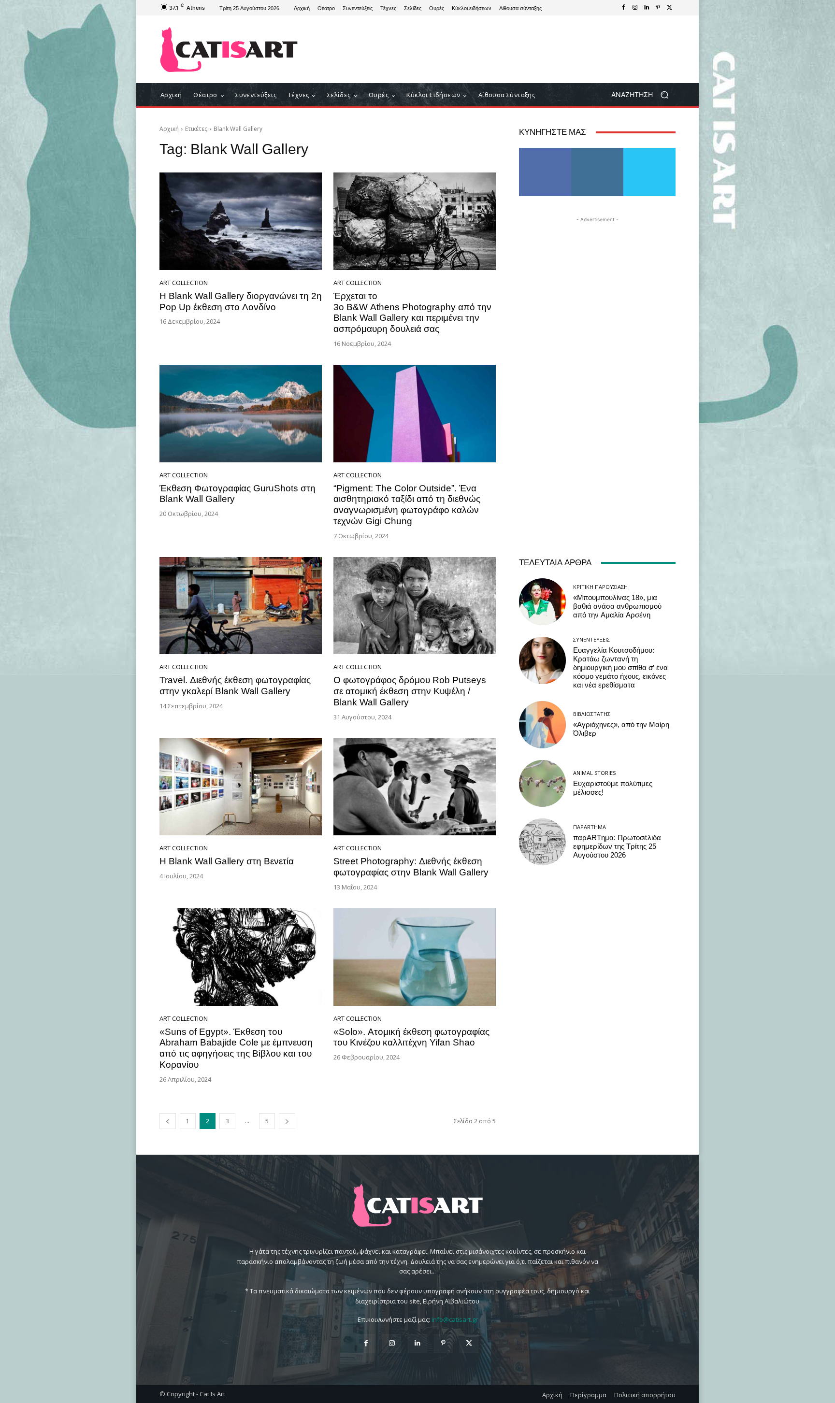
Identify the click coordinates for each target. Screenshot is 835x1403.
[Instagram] (635, 8)
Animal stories (594, 772)
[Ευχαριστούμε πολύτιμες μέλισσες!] (542, 783)
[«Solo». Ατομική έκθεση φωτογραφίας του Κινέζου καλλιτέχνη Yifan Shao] (414, 957)
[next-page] (287, 1121)
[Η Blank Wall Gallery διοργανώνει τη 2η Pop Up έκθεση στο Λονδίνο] (240, 221)
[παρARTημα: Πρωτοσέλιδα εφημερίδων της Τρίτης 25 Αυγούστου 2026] (542, 841)
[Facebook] (623, 8)
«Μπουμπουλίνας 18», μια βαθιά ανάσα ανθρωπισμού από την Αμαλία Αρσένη (617, 606)
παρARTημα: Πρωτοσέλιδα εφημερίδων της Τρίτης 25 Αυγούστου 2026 (617, 846)
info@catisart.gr (455, 1319)
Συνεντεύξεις (591, 639)
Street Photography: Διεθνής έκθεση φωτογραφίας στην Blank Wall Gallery (411, 867)
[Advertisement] (497, 49)
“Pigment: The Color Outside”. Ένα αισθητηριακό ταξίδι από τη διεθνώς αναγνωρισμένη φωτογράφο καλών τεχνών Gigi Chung (406, 505)
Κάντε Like (545, 151)
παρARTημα (589, 827)
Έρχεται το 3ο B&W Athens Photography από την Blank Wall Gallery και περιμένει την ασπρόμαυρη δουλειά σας (412, 312)
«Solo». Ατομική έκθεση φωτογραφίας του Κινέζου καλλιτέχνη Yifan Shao (411, 1037)
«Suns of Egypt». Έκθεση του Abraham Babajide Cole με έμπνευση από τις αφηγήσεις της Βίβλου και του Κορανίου (236, 1048)
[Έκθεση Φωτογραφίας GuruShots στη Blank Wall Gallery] (240, 413)
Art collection (183, 283)
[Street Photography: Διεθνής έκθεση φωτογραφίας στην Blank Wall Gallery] (414, 787)
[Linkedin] (646, 8)
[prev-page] (167, 1121)
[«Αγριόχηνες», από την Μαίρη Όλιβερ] (542, 724)
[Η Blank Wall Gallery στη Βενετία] (240, 787)
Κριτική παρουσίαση (600, 586)
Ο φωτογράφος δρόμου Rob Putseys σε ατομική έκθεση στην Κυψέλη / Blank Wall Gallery (409, 691)
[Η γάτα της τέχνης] (228, 49)
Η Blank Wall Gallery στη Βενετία (226, 861)
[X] (670, 8)
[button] (643, 95)
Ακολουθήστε (597, 151)
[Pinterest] (658, 8)
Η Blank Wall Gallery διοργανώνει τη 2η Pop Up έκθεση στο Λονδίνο (240, 301)
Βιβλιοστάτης (591, 713)
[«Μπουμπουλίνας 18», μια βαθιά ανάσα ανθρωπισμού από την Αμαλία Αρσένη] (542, 601)
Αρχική (169, 129)
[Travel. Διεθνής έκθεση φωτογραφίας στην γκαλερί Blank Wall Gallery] (240, 606)
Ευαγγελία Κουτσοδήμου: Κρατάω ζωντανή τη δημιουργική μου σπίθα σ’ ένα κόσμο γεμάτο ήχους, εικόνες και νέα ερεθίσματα (620, 667)
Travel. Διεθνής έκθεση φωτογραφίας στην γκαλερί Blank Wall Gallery (235, 685)
